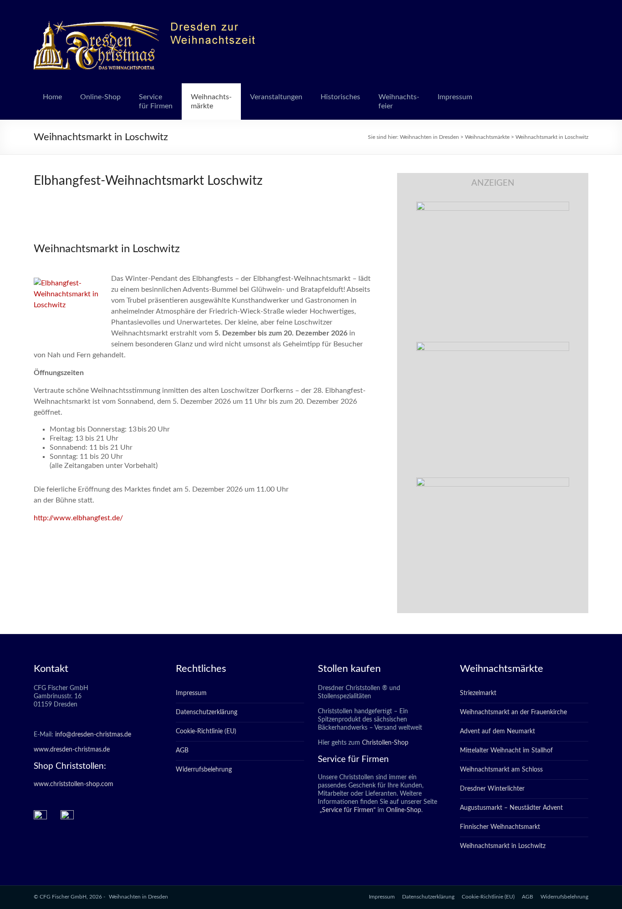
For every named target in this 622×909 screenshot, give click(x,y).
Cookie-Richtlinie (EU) (206, 731)
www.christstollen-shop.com (73, 784)
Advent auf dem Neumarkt (497, 731)
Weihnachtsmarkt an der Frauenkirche (513, 712)
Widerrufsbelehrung (204, 770)
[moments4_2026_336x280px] (492, 346)
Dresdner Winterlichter (492, 789)
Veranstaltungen (276, 97)
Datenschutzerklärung (206, 712)
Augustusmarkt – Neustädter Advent (511, 808)
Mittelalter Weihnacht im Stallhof (506, 750)
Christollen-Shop (385, 743)
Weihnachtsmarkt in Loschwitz (503, 846)
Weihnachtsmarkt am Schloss (501, 770)
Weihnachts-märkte (211, 101)
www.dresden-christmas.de (72, 749)
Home (52, 97)
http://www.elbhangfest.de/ (78, 518)
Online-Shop (100, 97)
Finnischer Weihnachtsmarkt (500, 827)
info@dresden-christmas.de (93, 734)
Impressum (455, 97)
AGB (182, 750)
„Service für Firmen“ (347, 810)
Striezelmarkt (478, 693)
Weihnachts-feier (398, 101)
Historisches (340, 97)
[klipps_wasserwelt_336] (492, 206)
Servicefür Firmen (156, 101)
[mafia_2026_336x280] (492, 482)
